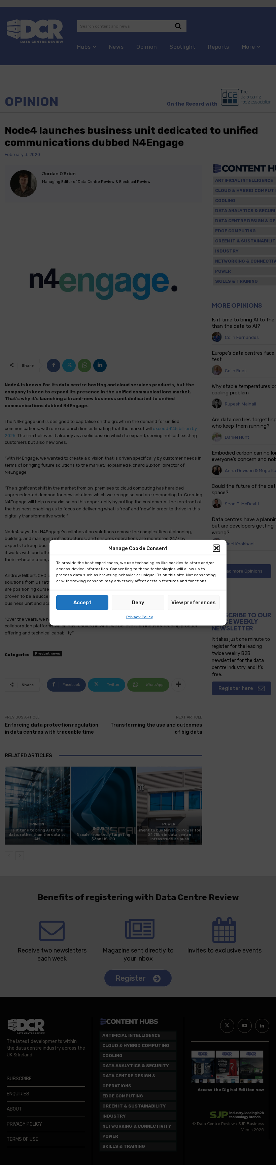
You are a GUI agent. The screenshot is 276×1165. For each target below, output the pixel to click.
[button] (216, 548)
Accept (82, 602)
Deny (138, 602)
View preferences (193, 602)
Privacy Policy (139, 616)
